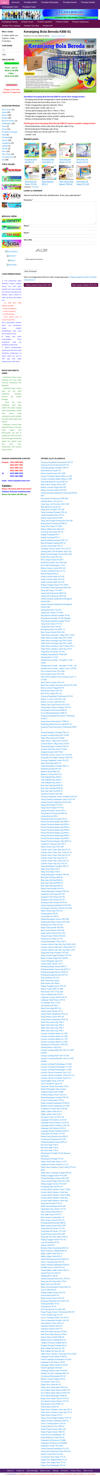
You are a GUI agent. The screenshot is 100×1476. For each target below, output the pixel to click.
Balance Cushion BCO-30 (51, 774)
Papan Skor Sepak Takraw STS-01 (55, 1398)
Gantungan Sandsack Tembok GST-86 (56, 908)
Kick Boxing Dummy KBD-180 (53, 1309)
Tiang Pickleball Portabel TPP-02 (54, 512)
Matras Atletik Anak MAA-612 (52, 529)
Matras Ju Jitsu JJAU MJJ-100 (53, 699)
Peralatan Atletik (30, 2)
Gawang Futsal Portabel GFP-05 (54, 902)
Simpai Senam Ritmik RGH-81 (53, 936)
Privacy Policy (76, 1471)
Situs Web (28, 240)
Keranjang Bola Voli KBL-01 (52, 1187)
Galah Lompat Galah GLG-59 (52, 582)
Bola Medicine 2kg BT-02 (51, 507)
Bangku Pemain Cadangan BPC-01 (55, 1373)
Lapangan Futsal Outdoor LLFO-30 (55, 1123)
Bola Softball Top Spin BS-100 (53, 1351)
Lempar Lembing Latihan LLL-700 (54, 1039)
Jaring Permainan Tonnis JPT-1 (53, 810)
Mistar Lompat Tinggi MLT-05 (52, 688)
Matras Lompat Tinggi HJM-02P (53, 487)
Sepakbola (35, 187)
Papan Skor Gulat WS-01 (51, 1384)
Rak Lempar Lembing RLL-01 (52, 1217)
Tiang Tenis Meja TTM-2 (50, 869)
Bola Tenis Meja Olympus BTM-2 (54, 1331)
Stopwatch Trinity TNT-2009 (52, 1446)
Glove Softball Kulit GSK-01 (52, 994)
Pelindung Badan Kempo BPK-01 (54, 1142)
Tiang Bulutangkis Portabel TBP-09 (55, 746)
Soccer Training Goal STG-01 (52, 1262)
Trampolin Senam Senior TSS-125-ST (56, 549)
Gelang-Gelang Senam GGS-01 (53, 1095)
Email (26, 233)
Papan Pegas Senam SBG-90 (53, 1432)
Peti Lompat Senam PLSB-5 (52, 560)
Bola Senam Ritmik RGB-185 (52, 930)
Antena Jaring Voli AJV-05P (52, 518)
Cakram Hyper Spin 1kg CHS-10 (54, 858)
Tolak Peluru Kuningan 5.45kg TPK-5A (56, 1173)
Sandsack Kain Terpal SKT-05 (53, 894)
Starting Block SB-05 (49, 1276)
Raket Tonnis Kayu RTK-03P (52, 847)
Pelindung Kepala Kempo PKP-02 (54, 975)
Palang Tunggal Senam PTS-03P (54, 1176)
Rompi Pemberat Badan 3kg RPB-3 (55, 822)
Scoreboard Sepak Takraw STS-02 (55, 1401)
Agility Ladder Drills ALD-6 (51, 1256)
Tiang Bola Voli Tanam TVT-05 (53, 652)
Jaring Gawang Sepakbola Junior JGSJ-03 (58, 799)
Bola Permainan (8, 121)
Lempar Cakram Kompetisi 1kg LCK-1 (56, 1078)
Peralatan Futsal (29, 7)
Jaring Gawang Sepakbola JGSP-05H (56, 802)
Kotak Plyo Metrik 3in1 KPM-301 (54, 562)
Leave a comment (58, 36)
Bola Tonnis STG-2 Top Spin (52, 992)
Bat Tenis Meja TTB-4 (49, 1148)
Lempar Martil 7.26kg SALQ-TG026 (55, 744)
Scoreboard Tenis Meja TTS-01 (53, 1457)
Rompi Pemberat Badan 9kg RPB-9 (55, 838)
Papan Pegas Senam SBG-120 (53, 1429)
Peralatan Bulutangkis (50, 2)
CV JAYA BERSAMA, (11, 1474)
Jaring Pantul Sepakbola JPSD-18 (54, 1019)
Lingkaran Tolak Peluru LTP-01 (53, 1000)
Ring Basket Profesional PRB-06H (54, 498)
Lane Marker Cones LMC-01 (52, 1323)
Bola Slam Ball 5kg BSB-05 (52, 880)
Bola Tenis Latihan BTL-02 (51, 693)
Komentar (28, 200)
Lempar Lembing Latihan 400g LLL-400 (56, 479)
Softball (5, 146)
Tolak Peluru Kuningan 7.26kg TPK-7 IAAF (58, 635)
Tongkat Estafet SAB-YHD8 (52, 752)
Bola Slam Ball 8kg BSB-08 (52, 788)
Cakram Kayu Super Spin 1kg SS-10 (55, 855)
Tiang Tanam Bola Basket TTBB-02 (55, 721)
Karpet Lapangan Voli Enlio (51, 1368)
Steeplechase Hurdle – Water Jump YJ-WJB (58, 668)
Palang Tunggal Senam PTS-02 (53, 986)
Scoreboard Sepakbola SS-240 (53, 1139)
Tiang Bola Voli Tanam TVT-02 (53, 1228)
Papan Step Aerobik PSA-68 (52, 927)
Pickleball (5, 137)
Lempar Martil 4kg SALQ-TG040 (54, 749)
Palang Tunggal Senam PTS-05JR (54, 585)
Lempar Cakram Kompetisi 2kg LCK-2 (56, 1072)
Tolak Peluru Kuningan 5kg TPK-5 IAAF (56, 641)
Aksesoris (16, 2)
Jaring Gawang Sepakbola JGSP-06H (56, 905)
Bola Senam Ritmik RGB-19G (53, 632)
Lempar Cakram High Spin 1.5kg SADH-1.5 (58, 947)
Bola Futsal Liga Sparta (50, 980)
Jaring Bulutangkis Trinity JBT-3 (53, 941)
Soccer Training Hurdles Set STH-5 (55, 1318)
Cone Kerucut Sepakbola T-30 (53, 1435)
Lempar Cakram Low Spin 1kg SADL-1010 (58, 950)
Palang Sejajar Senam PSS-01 (53, 1292)
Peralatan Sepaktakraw (80, 22)
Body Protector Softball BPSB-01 (54, 1251)
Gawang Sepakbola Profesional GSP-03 (57, 462)
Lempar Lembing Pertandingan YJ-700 (56, 1067)
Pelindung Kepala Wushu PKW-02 (54, 972)
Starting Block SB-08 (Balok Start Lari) (56, 551)
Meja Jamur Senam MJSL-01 (52, 682)
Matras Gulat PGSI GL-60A (52, 1454)
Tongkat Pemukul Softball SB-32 (53, 1345)
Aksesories (6, 109)
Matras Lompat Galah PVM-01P (53, 490)
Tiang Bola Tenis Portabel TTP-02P (55, 953)
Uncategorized (7, 157)
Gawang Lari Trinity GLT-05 (52, 925)
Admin (47, 36)
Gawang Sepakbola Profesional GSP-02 (57, 696)
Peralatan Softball (62, 22)
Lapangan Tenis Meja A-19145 (53, 1362)
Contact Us (20, 1471)
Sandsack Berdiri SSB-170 (51, 1329)
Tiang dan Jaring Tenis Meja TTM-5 (55, 1086)
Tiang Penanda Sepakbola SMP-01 (55, 1421)
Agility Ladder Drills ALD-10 (52, 1253)
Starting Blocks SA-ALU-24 (52, 501)
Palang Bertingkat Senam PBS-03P (55, 919)
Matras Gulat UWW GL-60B (52, 989)
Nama (27, 226)
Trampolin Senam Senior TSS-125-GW (56, 755)
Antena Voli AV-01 (48, 1245)
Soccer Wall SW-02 (48, 1290)
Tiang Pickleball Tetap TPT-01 (52, 515)
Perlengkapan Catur (10, 7)
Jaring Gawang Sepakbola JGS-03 (55, 1448)
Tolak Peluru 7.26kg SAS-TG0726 (54, 741)
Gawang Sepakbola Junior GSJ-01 (55, 760)
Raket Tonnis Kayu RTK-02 (52, 911)
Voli (3, 160)
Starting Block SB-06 (49, 913)
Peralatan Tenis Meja (31, 26)
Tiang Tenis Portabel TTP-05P (53, 509)
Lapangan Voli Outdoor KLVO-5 (53, 1128)
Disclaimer (64, 1471)
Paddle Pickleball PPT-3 (50, 537)
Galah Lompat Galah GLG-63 (52, 579)
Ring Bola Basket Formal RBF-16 (54, 482)
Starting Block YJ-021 (49, 657)
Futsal (4, 129)
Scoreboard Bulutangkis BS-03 (53, 1376)
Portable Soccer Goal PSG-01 (53, 1267)
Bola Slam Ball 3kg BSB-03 (52, 886)
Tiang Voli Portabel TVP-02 (51, 1203)
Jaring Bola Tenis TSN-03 (51, 610)
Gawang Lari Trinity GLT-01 (52, 939)
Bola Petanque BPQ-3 (49, 574)
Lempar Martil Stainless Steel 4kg (54, 1201)
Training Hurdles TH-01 (50, 1304)
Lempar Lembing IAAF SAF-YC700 (55, 1056)
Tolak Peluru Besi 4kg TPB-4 (52, 1022)
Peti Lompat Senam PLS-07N (52, 674)
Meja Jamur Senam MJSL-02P (53, 484)
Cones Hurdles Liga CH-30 (51, 1315)
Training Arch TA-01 (48, 1306)
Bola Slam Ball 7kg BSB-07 (52, 791)
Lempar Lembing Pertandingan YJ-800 (56, 1070)
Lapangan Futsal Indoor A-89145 (54, 1357)
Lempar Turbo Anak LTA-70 (52, 546)
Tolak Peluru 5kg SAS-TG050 (52, 738)
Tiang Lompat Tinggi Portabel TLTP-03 (56, 955)
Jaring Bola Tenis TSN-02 (51, 627)
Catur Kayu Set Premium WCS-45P (55, 504)
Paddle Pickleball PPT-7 (50, 535)
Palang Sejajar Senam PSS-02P (53, 1184)
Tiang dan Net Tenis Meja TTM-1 (54, 1281)
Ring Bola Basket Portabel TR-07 (54, 819)
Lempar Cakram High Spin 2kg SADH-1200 (58, 944)
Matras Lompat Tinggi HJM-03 (53, 1379)
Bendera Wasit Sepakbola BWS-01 (55, 1248)
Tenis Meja (6, 154)
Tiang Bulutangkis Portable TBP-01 (55, 468)
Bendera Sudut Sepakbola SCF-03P (55, 1106)
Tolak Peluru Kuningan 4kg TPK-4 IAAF (56, 643)
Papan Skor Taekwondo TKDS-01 (54, 1387)
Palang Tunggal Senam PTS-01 (53, 1240)
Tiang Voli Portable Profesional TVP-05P (57, 521)
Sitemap (55, 1471)
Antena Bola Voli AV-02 (50, 1407)
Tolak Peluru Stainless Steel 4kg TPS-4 (56, 1412)
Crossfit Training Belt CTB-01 (52, 1100)
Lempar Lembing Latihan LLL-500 (54, 1033)
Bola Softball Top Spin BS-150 (53, 1348)
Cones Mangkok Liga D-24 (51, 961)
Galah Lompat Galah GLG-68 (52, 576)
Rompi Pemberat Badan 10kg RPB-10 (56, 841)
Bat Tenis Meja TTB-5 (49, 1145)
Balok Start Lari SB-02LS (51, 1284)
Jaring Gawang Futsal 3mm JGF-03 (55, 1279)
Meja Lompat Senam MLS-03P (38, 285)
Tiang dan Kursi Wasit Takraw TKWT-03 (56, 758)
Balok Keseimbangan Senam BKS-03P (56, 554)
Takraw (5, 148)
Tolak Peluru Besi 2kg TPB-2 (52, 1028)
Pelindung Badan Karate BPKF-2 (54, 966)
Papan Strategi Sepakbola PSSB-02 (55, 1103)
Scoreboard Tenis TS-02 (50, 1003)
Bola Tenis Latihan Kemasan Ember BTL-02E (59, 685)
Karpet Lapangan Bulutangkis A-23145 (56, 1359)
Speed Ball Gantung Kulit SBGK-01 (55, 1259)
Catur (4, 126)
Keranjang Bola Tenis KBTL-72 (53, 629)
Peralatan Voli (48, 26)
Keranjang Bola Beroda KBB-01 (47, 31)
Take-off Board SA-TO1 (50, 978)
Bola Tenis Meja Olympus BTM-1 (54, 1334)
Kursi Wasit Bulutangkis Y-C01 (53, 565)
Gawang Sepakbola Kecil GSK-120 (55, 1301)
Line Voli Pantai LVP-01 (50, 1242)
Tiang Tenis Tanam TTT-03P (52, 613)
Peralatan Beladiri (88, 2)
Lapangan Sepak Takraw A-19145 (54, 1365)
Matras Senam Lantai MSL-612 (53, 568)
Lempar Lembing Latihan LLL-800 (54, 1042)
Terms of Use (88, 1471)
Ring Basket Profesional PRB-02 (54, 523)
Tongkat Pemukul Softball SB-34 (53, 1343)
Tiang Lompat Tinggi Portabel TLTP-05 (56, 1418)
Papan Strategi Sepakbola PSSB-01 (55, 1265)
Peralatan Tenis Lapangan (11, 26)
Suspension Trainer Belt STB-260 (54, 1109)
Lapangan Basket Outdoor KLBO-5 (55, 1131)
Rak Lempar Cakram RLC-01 (84, 285)
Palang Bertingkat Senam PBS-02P (55, 1178)
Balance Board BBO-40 (50, 771)
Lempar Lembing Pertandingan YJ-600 (56, 1064)
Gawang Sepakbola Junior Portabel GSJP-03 (59, 797)
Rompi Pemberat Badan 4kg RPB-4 (55, 824)
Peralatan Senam (27, 22)
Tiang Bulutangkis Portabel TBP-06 (55, 891)
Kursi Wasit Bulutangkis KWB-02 (54, 1396)
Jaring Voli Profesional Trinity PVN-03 (55, 1451)
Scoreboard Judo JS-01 (50, 1382)
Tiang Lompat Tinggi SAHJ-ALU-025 (55, 1181)
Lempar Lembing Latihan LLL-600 (54, 1036)
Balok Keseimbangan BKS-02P (53, 1206)
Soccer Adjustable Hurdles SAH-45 (55, 1320)
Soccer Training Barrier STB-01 (53, 1423)
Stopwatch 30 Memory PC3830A (54, 1443)
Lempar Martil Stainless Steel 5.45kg (55, 1195)
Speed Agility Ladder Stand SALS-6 (55, 1270)
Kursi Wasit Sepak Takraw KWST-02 (55, 1393)
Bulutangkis (6, 123)
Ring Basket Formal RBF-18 (52, 1404)
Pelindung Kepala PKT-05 (51, 769)
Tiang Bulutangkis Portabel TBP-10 (55, 732)
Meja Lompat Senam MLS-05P (53, 473)
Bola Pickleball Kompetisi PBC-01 (54, 540)
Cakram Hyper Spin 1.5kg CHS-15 (55, 861)
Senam (5, 140)
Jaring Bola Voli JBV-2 (49, 1005)
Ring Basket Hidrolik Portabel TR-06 (55, 615)
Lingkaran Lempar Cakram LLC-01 (55, 1164)
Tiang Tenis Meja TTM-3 (50, 872)
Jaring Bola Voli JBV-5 (49, 916)
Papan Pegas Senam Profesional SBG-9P (57, 1312)
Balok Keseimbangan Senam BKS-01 (56, 1287)
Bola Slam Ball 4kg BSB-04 (52, 883)
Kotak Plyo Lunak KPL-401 (51, 557)
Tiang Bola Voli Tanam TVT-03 (53, 1134)
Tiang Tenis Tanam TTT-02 (51, 624)
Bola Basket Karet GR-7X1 (51, 691)
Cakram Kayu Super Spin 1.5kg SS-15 (56, 852)
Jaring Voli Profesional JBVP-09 (53, 593)
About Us (10, 1471)
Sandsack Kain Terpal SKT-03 (53, 900)
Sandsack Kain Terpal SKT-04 (53, 897)
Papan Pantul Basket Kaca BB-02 (54, 1136)
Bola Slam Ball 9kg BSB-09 (52, 785)
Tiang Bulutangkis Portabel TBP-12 (55, 766)
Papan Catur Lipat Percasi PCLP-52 (55, 705)
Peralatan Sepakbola (44, 22)
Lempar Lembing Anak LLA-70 (53, 571)
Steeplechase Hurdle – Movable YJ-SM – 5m (59, 666)
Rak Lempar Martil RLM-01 (52, 1212)
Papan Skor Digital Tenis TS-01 (53, 1462)
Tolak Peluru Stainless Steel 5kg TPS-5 (56, 649)
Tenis (4, 151)
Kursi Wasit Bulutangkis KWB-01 (54, 713)
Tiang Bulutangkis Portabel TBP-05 (55, 1097)
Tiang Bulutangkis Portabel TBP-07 (55, 866)
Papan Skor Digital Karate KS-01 (54, 1460)
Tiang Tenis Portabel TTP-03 (52, 808)
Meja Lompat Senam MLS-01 (52, 1298)
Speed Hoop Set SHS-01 (51, 1273)
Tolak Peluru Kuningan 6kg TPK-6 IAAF (56, 638)
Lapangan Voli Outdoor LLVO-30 (53, 1120)
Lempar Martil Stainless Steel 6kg (54, 1192)
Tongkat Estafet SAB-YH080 (52, 1092)
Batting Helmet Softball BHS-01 (53, 1340)
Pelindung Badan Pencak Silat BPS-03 (56, 724)
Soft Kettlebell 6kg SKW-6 (51, 780)
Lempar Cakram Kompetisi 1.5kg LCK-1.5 (57, 1075)
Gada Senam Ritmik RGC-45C (53, 933)
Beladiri (5, 118)
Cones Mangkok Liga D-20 (51, 1084)
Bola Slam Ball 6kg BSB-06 (52, 877)
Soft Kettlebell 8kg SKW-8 (51, 777)
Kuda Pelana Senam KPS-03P (53, 1234)
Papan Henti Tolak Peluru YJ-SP (54, 1162)
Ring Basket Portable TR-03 (52, 1159)
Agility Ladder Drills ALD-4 (51, 1114)
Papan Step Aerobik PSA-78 (52, 888)
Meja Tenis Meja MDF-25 (51, 763)
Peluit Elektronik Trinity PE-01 (52, 1437)
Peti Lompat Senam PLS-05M (53, 671)
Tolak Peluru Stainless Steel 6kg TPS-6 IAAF (58, 1354)
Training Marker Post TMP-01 (52, 1426)
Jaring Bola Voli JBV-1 (49, 816)
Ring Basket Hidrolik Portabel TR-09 (55, 621)
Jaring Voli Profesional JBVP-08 (53, 596)
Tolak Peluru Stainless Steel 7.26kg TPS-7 (57, 646)
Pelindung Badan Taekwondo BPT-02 (55, 969)
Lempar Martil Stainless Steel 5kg (54, 1198)
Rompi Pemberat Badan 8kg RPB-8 (55, 836)
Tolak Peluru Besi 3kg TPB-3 (52, 1025)
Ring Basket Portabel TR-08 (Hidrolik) (56, 618)
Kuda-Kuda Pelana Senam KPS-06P (55, 922)
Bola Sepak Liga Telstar (50, 983)
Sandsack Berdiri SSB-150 (51, 1326)
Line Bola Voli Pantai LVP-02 (52, 532)
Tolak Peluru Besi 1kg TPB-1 (52, 1031)
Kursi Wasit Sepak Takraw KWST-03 (55, 1390)
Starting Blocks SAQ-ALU (51, 1047)
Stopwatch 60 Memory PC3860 (53, 1440)
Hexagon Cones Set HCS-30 (52, 1117)
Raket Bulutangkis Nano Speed (53, 1089)
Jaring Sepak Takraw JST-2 (52, 1011)
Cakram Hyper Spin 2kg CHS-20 (54, 863)
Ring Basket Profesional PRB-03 (54, 813)
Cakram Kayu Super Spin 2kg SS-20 (55, 849)
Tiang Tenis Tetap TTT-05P (51, 526)
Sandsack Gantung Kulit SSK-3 (53, 844)
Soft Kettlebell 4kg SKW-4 (51, 783)
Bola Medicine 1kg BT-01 (51, 470)
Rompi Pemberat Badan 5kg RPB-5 (55, 827)
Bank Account (45, 1471)
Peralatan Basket (70, 2)
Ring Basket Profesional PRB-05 (54, 710)
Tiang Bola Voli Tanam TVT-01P (53, 1231)
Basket (4, 115)
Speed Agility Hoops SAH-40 (52, 1081)
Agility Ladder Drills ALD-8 (51, 1111)
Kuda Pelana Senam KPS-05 (52, 1017)
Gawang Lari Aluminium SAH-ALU (54, 1044)
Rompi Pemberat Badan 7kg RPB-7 (55, 833)
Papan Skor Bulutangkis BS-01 (53, 1465)
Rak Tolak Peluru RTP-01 (51, 1215)
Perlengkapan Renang (9, 22)
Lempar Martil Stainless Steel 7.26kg (55, 1189)
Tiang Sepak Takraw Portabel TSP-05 (56, 707)
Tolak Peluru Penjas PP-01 (51, 1415)
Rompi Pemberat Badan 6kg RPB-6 (55, 830)
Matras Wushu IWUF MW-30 (52, 1337)
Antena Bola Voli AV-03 (50, 1295)
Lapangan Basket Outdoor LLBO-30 (55, 1125)
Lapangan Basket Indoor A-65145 (54, 1370)
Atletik (4, 112)
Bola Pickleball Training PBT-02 (53, 543)
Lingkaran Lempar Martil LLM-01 (54, 997)
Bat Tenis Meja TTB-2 (49, 1150)
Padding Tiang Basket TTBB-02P (54, 654)
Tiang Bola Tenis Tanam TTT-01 (53, 1209)
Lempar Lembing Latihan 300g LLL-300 (56, 476)
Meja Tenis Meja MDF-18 (51, 1008)
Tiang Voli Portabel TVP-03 (51, 805)
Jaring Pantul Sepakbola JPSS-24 (54, 1014)
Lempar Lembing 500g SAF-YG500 (55, 735)
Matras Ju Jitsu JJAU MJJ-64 (53, 702)
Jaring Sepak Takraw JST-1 (52, 964)
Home (4, 2)
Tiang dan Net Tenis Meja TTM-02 (54, 1237)
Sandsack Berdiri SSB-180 (51, 794)
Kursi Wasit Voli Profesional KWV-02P (56, 588)
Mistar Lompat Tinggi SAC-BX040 (54, 958)
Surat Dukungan (32, 1471)
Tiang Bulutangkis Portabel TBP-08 (55, 875)
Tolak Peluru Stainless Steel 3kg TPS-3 (56, 1409)
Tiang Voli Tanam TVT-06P (51, 590)
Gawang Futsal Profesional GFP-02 (55, 465)
